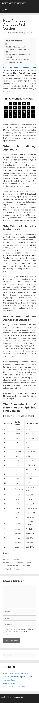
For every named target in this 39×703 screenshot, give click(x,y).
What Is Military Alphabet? (15, 47)
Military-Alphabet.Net (15, 697)
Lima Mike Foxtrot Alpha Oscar (18, 566)
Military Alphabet (14, 3)
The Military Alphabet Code (14, 687)
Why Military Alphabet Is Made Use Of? (19, 51)
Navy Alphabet (9, 683)
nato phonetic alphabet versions (19, 563)
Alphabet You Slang (14, 569)
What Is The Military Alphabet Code (17, 677)
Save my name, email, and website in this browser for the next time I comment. (20, 631)
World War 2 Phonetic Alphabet (16, 673)
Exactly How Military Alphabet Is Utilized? (18, 56)
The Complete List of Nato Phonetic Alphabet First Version (19, 61)
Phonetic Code (9, 680)
